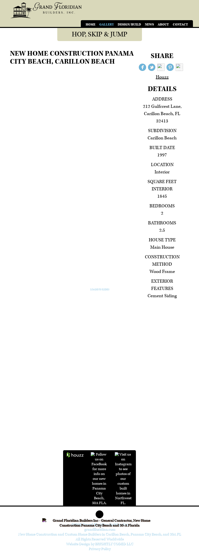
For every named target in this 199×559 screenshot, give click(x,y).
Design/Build (129, 24)
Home (90, 24)
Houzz (162, 77)
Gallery (106, 24)
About (163, 24)
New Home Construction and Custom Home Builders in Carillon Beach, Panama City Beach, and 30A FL (99, 534)
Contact (180, 24)
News (149, 24)
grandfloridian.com (99, 529)
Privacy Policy (99, 548)
